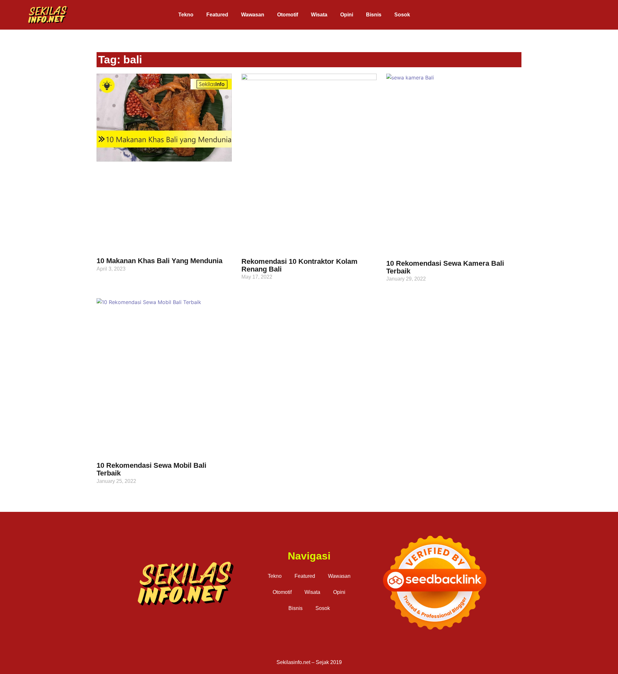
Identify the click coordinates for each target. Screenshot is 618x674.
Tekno (185, 14)
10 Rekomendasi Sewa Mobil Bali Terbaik (151, 469)
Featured (217, 14)
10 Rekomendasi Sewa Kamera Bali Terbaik (445, 267)
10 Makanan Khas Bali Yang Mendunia (159, 261)
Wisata (319, 14)
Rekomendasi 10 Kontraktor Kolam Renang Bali (299, 265)
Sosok (402, 14)
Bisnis (373, 14)
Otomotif (287, 14)
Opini (346, 14)
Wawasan (252, 14)
